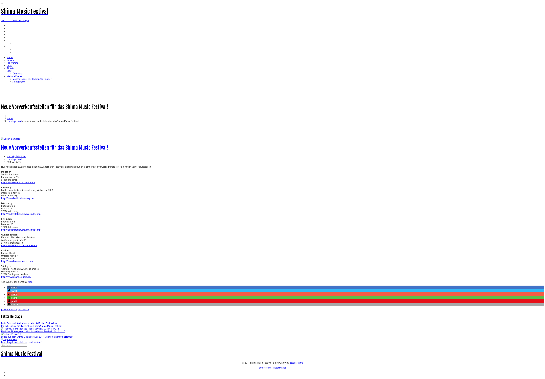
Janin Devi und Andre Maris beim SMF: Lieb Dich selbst (29, 323)
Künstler (10, 28)
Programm (11, 31)
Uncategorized (14, 121)
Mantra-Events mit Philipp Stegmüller (29, 49)
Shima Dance (18, 52)
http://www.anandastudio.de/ (16, 277)
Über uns (16, 43)
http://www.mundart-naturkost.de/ (19, 245)
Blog (9, 40)
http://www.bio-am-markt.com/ (17, 261)
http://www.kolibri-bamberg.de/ (17, 198)
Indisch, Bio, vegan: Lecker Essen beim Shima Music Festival (31, 326)
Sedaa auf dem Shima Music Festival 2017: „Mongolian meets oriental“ (37, 336)
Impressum (265, 367)
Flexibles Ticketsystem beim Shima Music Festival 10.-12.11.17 (33, 331)
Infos (9, 34)
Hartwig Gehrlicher (16, 156)
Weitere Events (14, 46)
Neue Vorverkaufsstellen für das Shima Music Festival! (54, 147)
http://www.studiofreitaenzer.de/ (18, 182)
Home (9, 25)
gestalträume (296, 362)
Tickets (10, 37)
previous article (9, 309)
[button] (12, 287)
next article (23, 309)
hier (30, 282)
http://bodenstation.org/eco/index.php (21, 214)
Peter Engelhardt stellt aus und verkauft (21, 342)
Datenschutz (279, 367)
